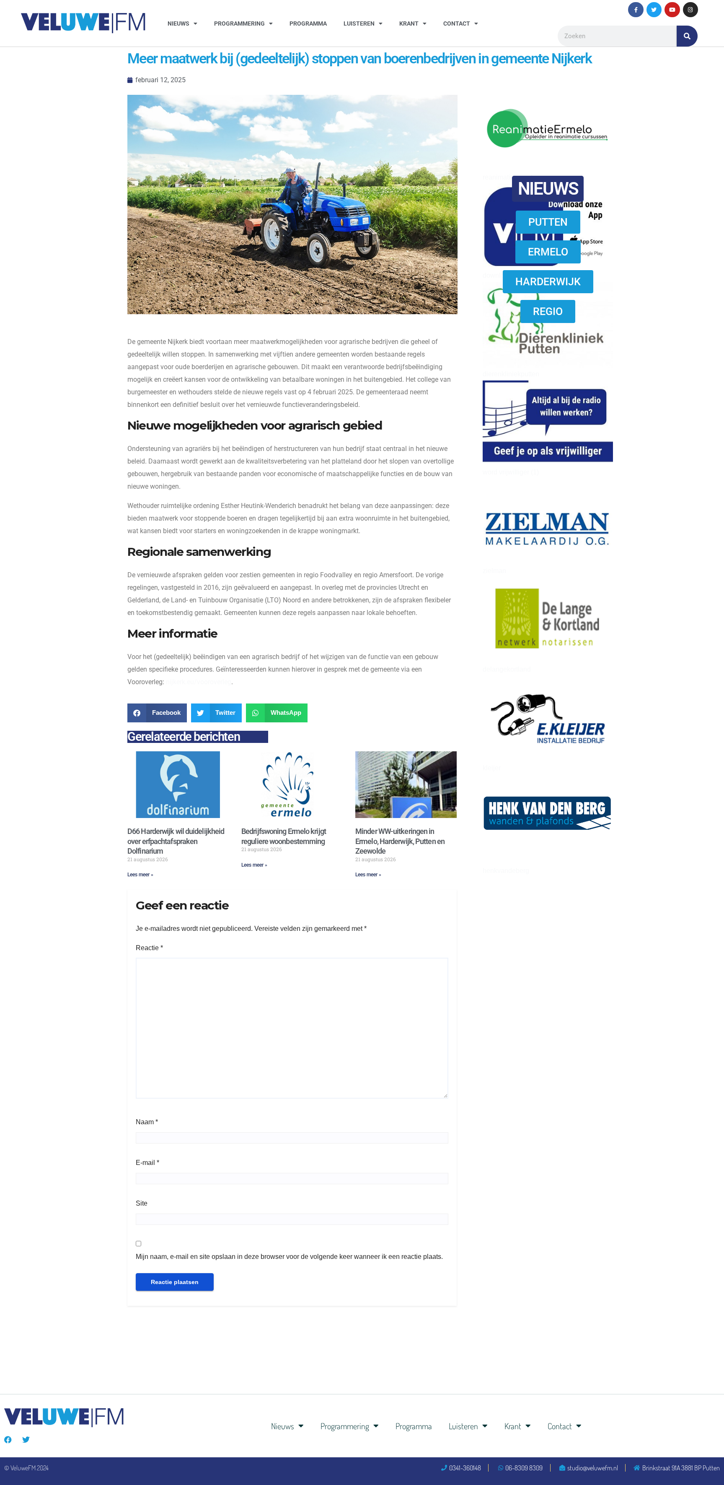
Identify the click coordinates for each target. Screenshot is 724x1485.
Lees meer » (140, 875)
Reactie (149, 947)
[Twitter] (654, 9)
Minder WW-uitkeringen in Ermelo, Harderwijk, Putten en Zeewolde (400, 841)
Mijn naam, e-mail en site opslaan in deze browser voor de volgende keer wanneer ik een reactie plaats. (289, 1256)
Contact (456, 23)
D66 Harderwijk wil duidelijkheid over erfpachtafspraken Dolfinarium (175, 841)
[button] (157, 712)
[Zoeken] (687, 36)
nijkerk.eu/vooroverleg (198, 682)
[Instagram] (690, 9)
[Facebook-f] (635, 9)
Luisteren (359, 23)
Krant (409, 23)
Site (141, 1203)
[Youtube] (672, 9)
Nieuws (178, 23)
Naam (147, 1121)
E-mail (147, 1162)
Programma (308, 23)
